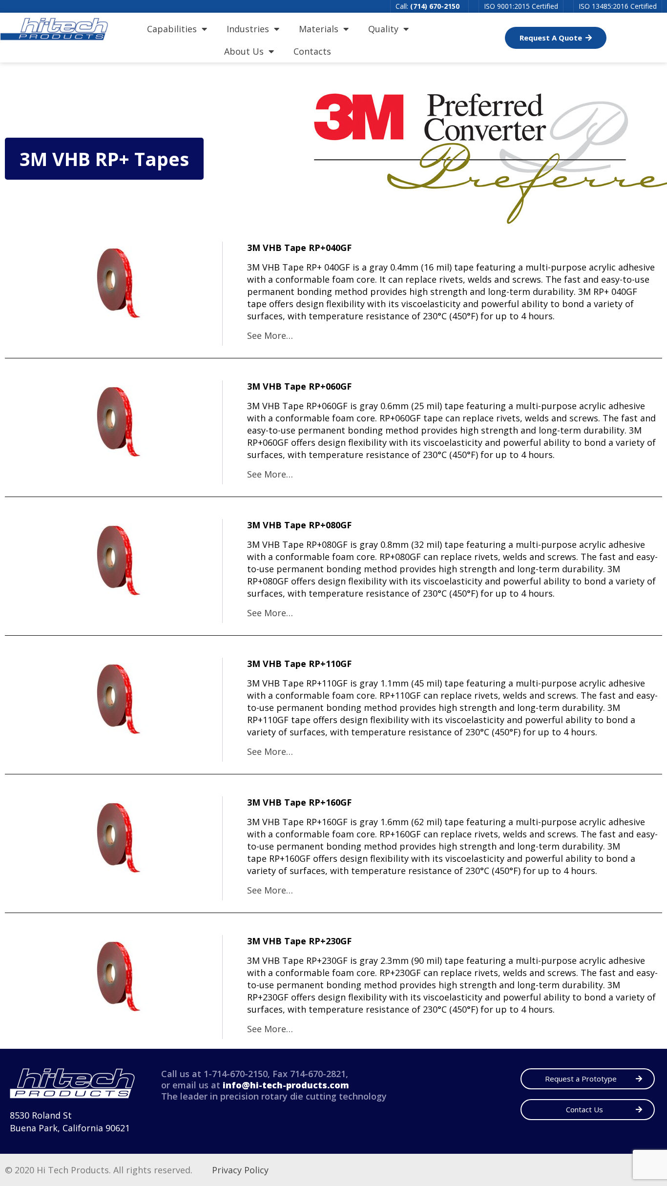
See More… (270, 335)
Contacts (312, 51)
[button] (555, 38)
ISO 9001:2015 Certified (521, 6)
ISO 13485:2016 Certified (618, 6)
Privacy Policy (240, 1170)
